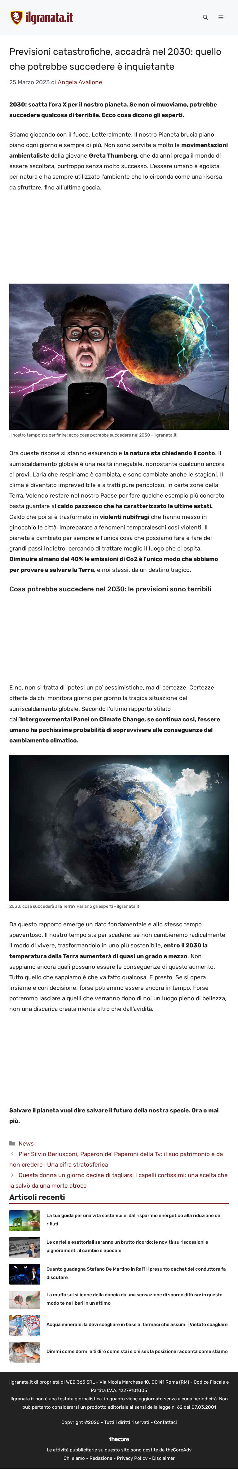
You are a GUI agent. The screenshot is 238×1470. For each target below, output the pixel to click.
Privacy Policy (132, 1458)
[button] (205, 17)
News (26, 1143)
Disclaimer (163, 1458)
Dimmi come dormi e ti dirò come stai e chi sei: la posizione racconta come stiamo (137, 1351)
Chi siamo (74, 1458)
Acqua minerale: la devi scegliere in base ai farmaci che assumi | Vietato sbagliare (137, 1324)
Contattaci (165, 1422)
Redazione (101, 1458)
